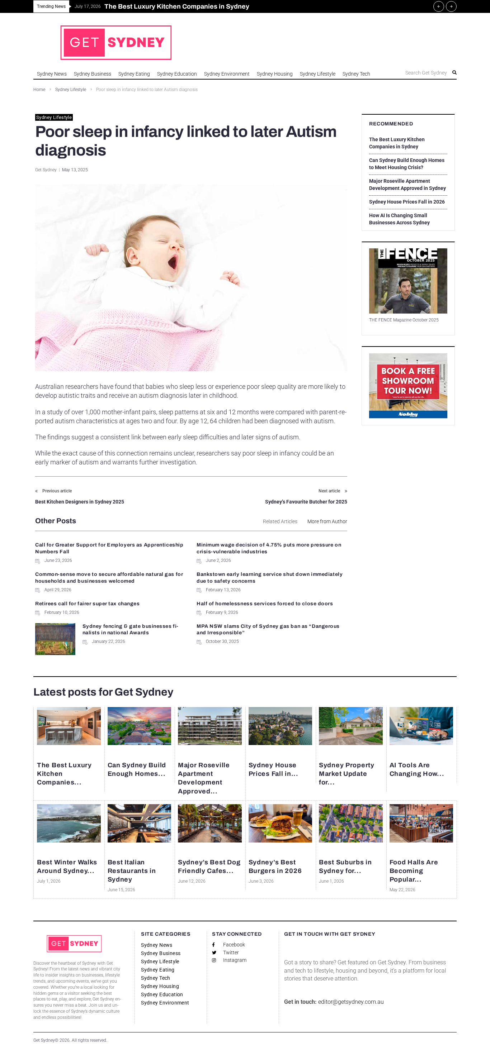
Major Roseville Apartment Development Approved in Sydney (407, 184)
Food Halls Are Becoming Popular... (414, 871)
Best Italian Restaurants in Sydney (132, 871)
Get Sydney (46, 169)
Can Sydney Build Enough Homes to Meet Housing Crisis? (406, 163)
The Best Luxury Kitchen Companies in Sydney (397, 143)
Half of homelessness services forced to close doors (265, 603)
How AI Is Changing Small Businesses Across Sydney (399, 219)
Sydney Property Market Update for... (346, 773)
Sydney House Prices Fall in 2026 (407, 202)
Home (39, 89)
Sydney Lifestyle (70, 89)
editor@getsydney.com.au (351, 1001)
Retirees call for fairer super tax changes (87, 603)
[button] (419, 73)
